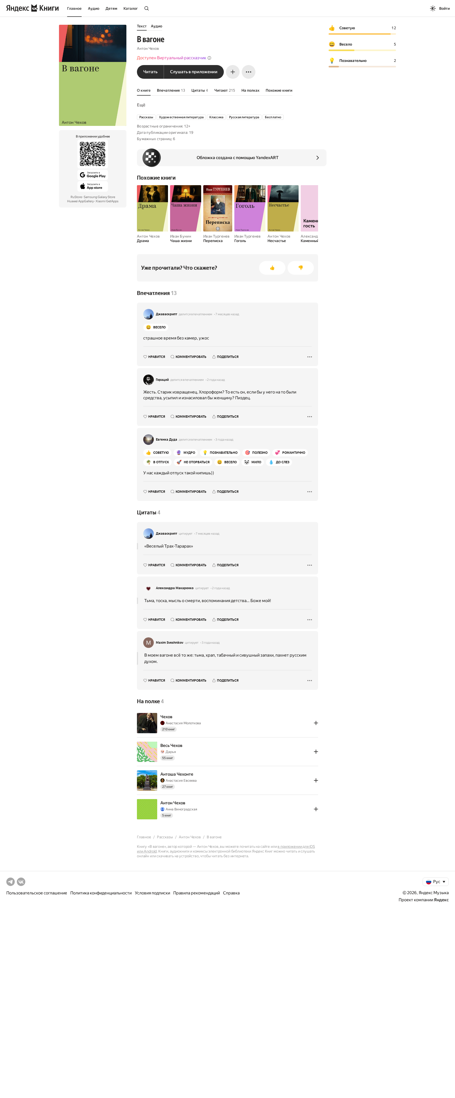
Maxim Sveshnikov (169, 642)
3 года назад (224, 439)
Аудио (93, 8)
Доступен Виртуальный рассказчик (171, 57)
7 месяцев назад (227, 314)
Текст (142, 26)
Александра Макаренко (175, 588)
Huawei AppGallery (80, 201)
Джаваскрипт (166, 314)
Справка (231, 892)
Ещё (141, 104)
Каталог (130, 8)
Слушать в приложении (193, 71)
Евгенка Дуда (166, 439)
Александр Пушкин (318, 236)
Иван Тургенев (216, 236)
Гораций (162, 380)
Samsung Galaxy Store (99, 197)
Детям (111, 8)
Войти (444, 8)
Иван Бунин (180, 236)
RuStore (76, 197)
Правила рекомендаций (196, 892)
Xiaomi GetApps (107, 201)
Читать (150, 71)
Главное (74, 8)
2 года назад (216, 380)
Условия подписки (152, 892)
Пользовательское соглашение (36, 892)
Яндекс (441, 899)
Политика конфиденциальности (101, 892)
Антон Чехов (148, 48)
